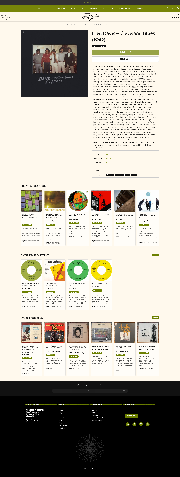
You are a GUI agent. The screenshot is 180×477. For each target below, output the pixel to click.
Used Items (60, 8)
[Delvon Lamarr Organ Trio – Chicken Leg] (31, 270)
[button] (23, 32)
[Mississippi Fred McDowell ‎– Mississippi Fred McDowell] (31, 332)
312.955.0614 (4, 19)
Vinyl (73, 8)
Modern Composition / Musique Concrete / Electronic (53, 243)
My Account (96, 415)
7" (27, 288)
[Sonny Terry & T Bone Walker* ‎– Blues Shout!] (54, 332)
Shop (48, 8)
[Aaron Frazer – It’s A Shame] (78, 270)
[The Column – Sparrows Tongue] (101, 201)
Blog (38, 8)
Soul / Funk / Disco (30, 306)
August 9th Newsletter (90, 2)
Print (60, 423)
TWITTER (119, 175)
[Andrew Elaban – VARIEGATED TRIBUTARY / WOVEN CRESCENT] (54, 201)
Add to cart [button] (27, 224)
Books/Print (108, 8)
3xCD (121, 351)
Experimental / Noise (78, 237)
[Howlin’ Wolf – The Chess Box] (124, 332)
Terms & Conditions (99, 418)
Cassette (93, 8)
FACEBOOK (111, 175)
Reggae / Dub (53, 306)
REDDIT (128, 175)
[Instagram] (176, 17)
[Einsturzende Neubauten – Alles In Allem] (148, 201)
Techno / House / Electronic (126, 237)
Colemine (108, 158)
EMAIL (135, 175)
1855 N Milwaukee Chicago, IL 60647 (33, 413)
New (107, 162)
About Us (95, 410)
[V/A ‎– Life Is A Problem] (148, 332)
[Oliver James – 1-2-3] (101, 270)
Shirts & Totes (124, 8)
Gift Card (140, 8)
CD (83, 8)
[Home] (90, 16)
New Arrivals (31, 353)
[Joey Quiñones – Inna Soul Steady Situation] (54, 270)
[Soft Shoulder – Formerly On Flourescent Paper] (31, 201)
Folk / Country (79, 369)
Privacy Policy (97, 420)
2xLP (121, 219)
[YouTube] (178, 17)
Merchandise (63, 425)
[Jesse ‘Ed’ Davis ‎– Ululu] (101, 332)
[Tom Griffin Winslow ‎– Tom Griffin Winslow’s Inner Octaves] (78, 332)
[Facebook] (174, 17)
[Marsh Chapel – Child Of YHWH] (78, 201)
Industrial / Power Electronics (150, 242)
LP (94, 46)
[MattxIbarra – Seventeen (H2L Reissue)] (124, 201)
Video (61, 420)
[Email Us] (172, 17)
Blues (107, 154)
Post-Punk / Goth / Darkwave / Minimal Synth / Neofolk (31, 241)
